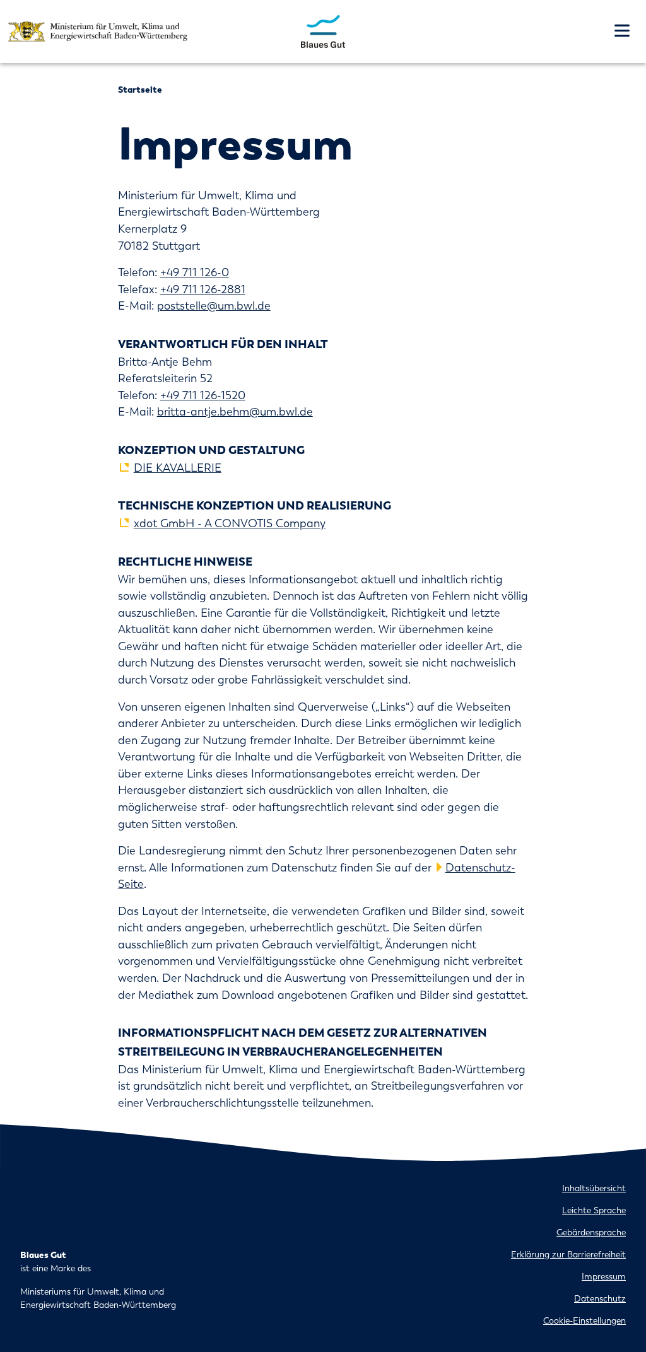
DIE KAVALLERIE (177, 468)
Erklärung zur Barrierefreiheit (568, 1254)
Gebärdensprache (591, 1232)
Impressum (604, 1276)
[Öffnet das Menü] (622, 31)
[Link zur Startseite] (323, 30)
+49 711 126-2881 (202, 289)
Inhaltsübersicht (594, 1188)
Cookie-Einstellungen (584, 1320)
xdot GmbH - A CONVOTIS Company (230, 523)
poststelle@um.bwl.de (214, 306)
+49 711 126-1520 (202, 395)
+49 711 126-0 (194, 272)
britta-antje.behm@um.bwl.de (235, 412)
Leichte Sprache (594, 1210)
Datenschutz (600, 1298)
